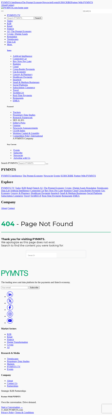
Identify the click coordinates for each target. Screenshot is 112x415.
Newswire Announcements (25, 128)
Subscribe (17, 153)
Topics (9, 50)
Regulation (12, 36)
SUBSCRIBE (64, 2)
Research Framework (23, 117)
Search (38, 18)
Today (10, 21)
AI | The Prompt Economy (19, 31)
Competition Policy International (28, 136)
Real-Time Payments (22, 95)
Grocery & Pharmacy (23, 74)
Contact (10, 5)
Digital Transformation (17, 342)
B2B (9, 23)
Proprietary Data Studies (24, 115)
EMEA (16, 100)
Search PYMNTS (9, 163)
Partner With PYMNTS (82, 2)
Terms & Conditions (24, 412)
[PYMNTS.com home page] (14, 7)
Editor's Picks (19, 123)
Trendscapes (12, 39)
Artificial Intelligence (22, 56)
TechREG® (18, 93)
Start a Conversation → (12, 407)
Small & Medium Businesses (26, 82)
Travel (16, 90)
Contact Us (12, 383)
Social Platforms (20, 85)
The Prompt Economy (32, 2)
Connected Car (20, 58)
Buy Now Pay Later (22, 61)
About (4, 5)
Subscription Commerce (24, 87)
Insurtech (17, 79)
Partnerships (12, 386)
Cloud (16, 66)
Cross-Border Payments (24, 69)
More (10, 44)
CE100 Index (19, 130)
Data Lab (11, 42)
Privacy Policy (8, 412)
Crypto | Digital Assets (17, 34)
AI (8, 347)
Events (55, 2)
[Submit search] (47, 163)
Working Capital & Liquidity (26, 133)
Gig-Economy (19, 72)
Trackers (17, 112)
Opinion (16, 125)
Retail (9, 26)
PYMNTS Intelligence (11, 2)
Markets (10, 364)
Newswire (47, 2)
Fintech (10, 29)
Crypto (10, 345)
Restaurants (18, 98)
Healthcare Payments (22, 77)
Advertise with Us (21, 158)
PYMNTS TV (13, 15)
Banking (17, 64)
